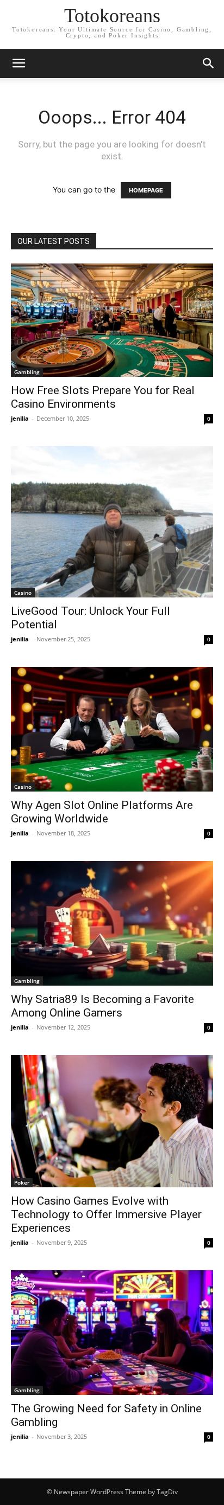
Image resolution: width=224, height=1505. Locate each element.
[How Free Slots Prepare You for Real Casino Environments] (112, 320)
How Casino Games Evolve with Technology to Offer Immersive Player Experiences (106, 1214)
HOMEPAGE (146, 190)
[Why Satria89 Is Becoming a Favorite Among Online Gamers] (112, 923)
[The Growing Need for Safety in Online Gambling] (112, 1332)
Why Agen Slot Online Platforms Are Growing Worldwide (102, 812)
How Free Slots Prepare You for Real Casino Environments (103, 397)
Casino (23, 592)
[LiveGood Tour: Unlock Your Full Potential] (112, 521)
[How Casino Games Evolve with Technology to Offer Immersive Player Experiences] (112, 1121)
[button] (18, 63)
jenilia (20, 418)
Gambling (27, 372)
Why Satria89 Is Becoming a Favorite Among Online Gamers (102, 1006)
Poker (21, 1182)
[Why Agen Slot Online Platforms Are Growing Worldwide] (112, 729)
